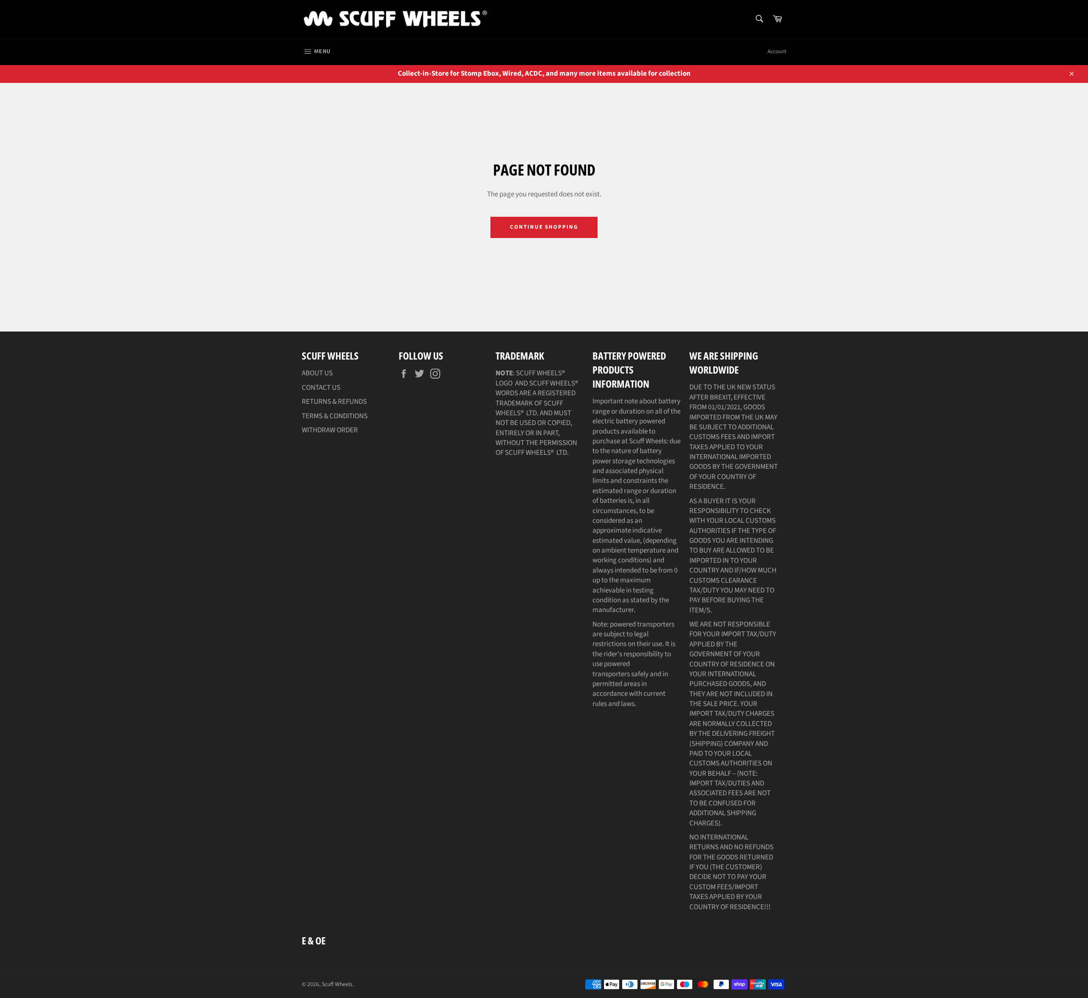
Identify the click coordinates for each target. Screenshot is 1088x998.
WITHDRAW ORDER (330, 430)
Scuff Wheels (337, 984)
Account (777, 51)
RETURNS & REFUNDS (334, 402)
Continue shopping (544, 227)
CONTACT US (321, 388)
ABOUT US (317, 373)
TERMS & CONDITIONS (335, 416)
